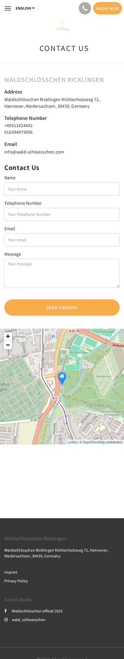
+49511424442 (18, 125)
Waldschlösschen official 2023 (37, 611)
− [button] (8, 345)
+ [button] (8, 336)
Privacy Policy (16, 580)
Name (10, 177)
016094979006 (18, 132)
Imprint (10, 572)
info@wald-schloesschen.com (34, 152)
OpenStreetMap (94, 442)
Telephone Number (23, 203)
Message (12, 254)
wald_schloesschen (28, 619)
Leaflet (72, 442)
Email (9, 228)
